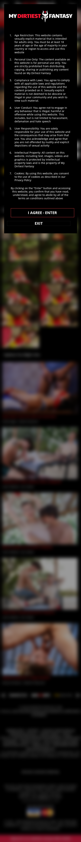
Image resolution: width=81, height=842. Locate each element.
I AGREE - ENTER (42, 212)
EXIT (39, 223)
